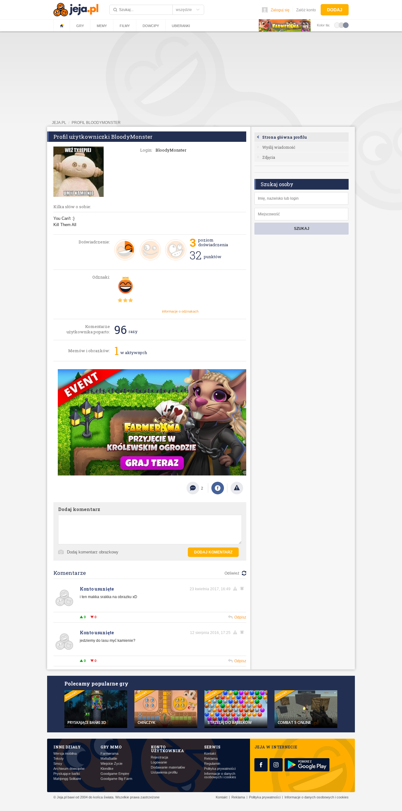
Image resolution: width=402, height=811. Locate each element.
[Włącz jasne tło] (337, 25)
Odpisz (240, 617)
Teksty (58, 758)
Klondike (106, 768)
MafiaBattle (108, 758)
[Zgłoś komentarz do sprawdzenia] (236, 588)
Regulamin (212, 763)
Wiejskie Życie (111, 763)
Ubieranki (181, 26)
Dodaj (334, 9)
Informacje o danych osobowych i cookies (220, 775)
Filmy (125, 26)
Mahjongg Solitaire (67, 778)
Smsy (57, 763)
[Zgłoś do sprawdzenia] (236, 488)
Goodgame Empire (114, 773)
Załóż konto (306, 10)
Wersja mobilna (65, 753)
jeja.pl (59, 123)
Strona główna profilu (284, 137)
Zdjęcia (268, 157)
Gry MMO (111, 746)
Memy (102, 26)
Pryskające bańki (66, 773)
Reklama (211, 758)
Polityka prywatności (220, 768)
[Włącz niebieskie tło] (346, 25)
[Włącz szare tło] (341, 25)
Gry (80, 26)
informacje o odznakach (180, 311)
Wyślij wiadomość (278, 147)
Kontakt (210, 753)
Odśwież (232, 573)
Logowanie (159, 762)
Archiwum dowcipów (68, 768)
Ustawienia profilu (164, 772)
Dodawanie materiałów (168, 767)
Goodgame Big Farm (116, 778)
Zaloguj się (280, 10)
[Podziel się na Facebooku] (217, 488)
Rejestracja (159, 757)
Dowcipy (151, 26)
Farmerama (109, 753)
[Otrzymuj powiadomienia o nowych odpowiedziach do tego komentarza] (243, 588)
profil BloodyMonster (96, 123)
